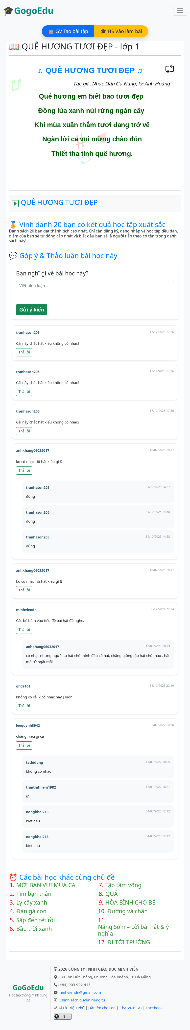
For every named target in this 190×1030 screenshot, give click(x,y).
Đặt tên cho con (102, 1007)
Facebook (154, 1007)
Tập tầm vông (123, 885)
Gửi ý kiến (31, 310)
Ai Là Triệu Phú (71, 1007)
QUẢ (111, 893)
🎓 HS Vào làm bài (121, 31)
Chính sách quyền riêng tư (82, 999)
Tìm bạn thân (33, 893)
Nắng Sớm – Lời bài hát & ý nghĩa (133, 930)
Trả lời (24, 352)
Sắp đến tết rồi (35, 920)
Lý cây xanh (31, 902)
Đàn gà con (31, 911)
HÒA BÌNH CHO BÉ (130, 902)
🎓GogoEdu (28, 10)
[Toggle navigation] (180, 11)
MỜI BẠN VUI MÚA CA (45, 885)
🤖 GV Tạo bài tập (68, 31)
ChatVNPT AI (130, 1007)
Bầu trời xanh (34, 928)
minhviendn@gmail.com (79, 992)
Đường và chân (127, 911)
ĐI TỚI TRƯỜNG (128, 942)
